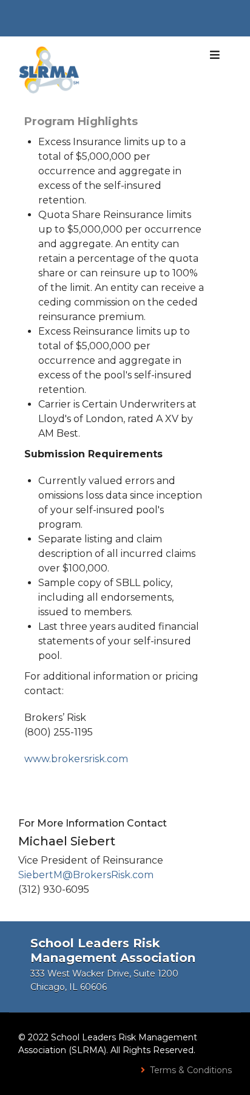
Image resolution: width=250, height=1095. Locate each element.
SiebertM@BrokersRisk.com (86, 875)
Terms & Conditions (191, 1070)
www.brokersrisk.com (76, 759)
